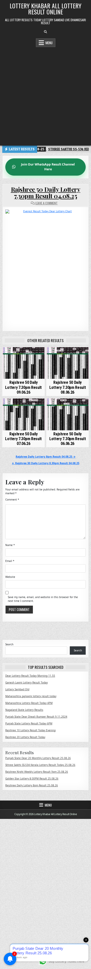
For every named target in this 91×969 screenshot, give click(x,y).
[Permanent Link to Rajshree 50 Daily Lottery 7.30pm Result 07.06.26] (23, 414)
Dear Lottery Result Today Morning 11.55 (30, 675)
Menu (49, 42)
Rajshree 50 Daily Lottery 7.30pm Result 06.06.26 (67, 439)
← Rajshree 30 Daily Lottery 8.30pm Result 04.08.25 (45, 463)
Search (9, 644)
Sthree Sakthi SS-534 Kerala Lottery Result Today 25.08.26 (40, 765)
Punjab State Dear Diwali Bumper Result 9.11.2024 (36, 716)
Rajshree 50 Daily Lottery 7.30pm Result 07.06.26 (23, 439)
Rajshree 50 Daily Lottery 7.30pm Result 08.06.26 (67, 387)
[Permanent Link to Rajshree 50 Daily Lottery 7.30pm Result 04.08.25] (45, 266)
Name (10, 545)
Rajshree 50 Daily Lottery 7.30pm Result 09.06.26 (23, 387)
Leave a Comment (46, 203)
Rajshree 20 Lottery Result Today (25, 737)
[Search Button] (45, 32)
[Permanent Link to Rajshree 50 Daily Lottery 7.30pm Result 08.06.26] (67, 363)
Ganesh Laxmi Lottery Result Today (26, 682)
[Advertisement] (45, 95)
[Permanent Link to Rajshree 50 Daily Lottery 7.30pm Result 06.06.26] (67, 414)
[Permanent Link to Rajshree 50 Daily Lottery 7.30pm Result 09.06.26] (23, 363)
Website (10, 577)
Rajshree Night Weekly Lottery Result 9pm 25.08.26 (36, 771)
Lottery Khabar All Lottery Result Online (45, 8)
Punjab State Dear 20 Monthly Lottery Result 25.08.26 (38, 758)
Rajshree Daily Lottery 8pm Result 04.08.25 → (46, 456)
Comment (12, 499)
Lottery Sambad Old (17, 689)
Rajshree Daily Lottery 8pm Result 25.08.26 (31, 785)
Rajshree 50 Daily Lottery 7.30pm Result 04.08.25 (45, 192)
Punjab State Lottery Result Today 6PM (28, 723)
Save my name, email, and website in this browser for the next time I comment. (43, 599)
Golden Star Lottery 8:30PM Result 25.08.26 (31, 778)
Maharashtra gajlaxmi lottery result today (30, 696)
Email (9, 561)
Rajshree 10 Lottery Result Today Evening (30, 730)
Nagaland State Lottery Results (24, 710)
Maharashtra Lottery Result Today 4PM (29, 703)
